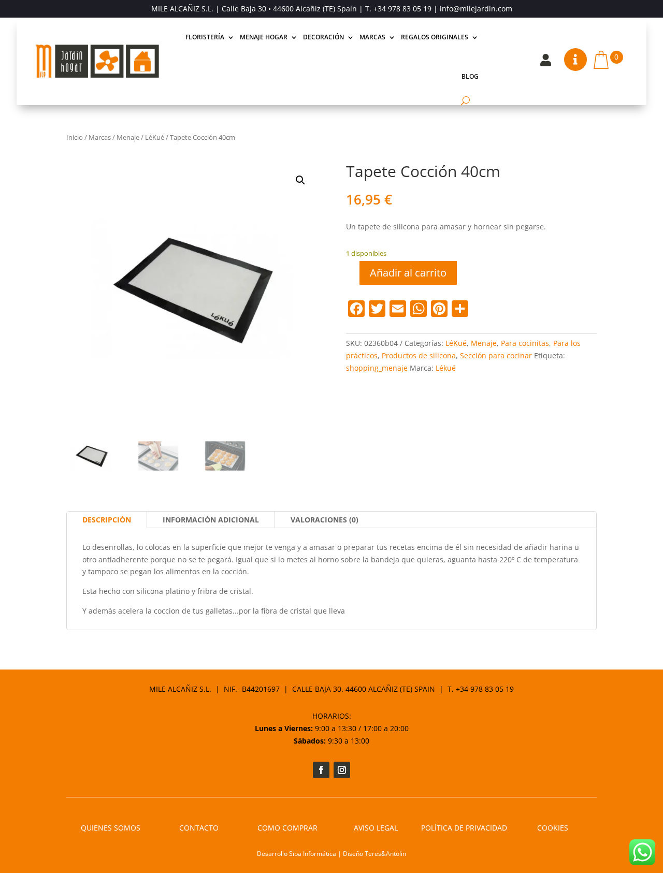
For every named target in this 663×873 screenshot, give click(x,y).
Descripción (106, 520)
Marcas (372, 37)
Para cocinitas (525, 343)
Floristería (204, 37)
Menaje (128, 137)
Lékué (446, 368)
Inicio (74, 137)
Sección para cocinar (496, 355)
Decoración (323, 37)
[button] (300, 180)
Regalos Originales (434, 37)
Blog (470, 76)
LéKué (154, 137)
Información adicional (211, 520)
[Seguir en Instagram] (342, 770)
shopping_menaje (377, 368)
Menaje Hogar (263, 37)
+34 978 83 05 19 (402, 8)
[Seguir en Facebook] (321, 770)
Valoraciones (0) (324, 520)
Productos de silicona (419, 355)
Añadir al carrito (408, 273)
